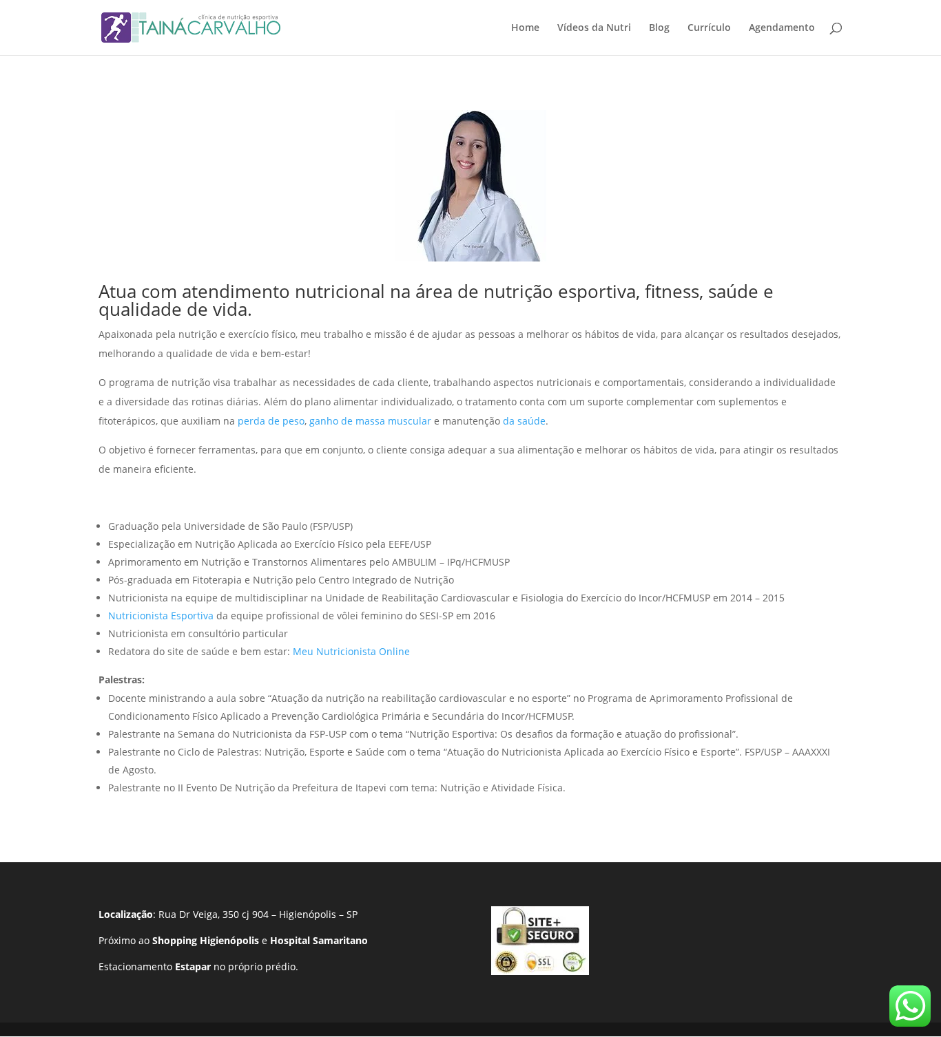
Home (525, 28)
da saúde (524, 420)
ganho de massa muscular (370, 420)
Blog (659, 28)
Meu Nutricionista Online (351, 651)
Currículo (709, 28)
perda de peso (271, 420)
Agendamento (782, 28)
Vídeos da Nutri (594, 28)
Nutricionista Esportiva (161, 615)
